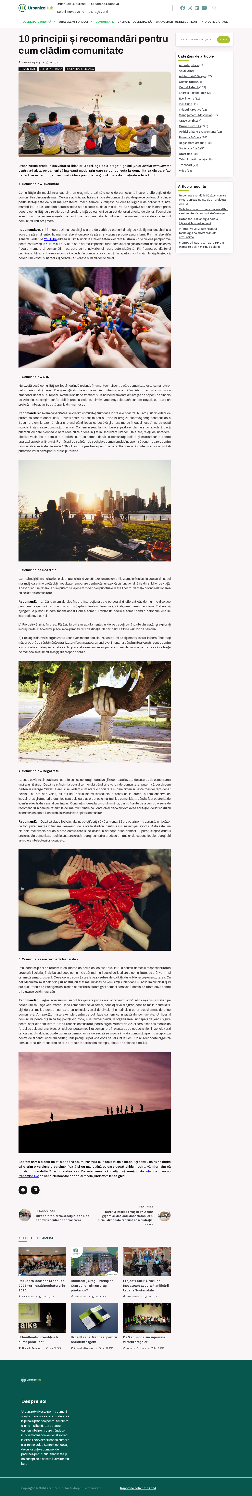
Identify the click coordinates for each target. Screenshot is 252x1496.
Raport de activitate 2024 (138, 1488)
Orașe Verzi (186, 120)
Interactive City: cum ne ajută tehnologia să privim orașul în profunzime (198, 233)
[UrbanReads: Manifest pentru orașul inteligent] (95, 1318)
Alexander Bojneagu (31, 62)
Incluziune (185, 104)
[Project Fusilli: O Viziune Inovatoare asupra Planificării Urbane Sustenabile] (147, 1261)
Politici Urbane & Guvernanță (197, 131)
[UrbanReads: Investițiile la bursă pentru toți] (42, 1318)
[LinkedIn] (197, 8)
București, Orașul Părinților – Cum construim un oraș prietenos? (93, 1285)
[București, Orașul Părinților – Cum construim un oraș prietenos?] (95, 1261)
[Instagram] (190, 8)
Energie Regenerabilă (135, 21)
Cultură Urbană (51, 69)
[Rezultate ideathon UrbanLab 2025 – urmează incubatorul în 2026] (42, 1261)
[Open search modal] (214, 7)
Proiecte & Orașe (214, 21)
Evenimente (186, 98)
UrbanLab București (71, 4)
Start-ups (185, 154)
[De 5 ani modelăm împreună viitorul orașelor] (147, 1318)
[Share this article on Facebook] (23, 1190)
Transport (185, 165)
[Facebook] (182, 8)
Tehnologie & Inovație (193, 159)
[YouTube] (204, 8)
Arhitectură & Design (192, 76)
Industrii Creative (190, 109)
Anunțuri (184, 70)
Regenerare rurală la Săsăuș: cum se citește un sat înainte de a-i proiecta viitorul (202, 199)
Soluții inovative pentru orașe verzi (82, 11)
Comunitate (105, 21)
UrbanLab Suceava (105, 4)
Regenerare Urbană (35, 21)
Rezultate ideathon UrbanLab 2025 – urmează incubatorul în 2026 (42, 1285)
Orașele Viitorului (73, 21)
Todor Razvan (80, 1297)
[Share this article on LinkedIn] (35, 1190)
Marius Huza (28, 1297)
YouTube (50, 239)
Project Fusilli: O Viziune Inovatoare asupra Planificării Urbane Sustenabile (146, 1285)
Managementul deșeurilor (176, 21)
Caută (223, 39)
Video (182, 170)
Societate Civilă (189, 148)
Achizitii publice (189, 65)
